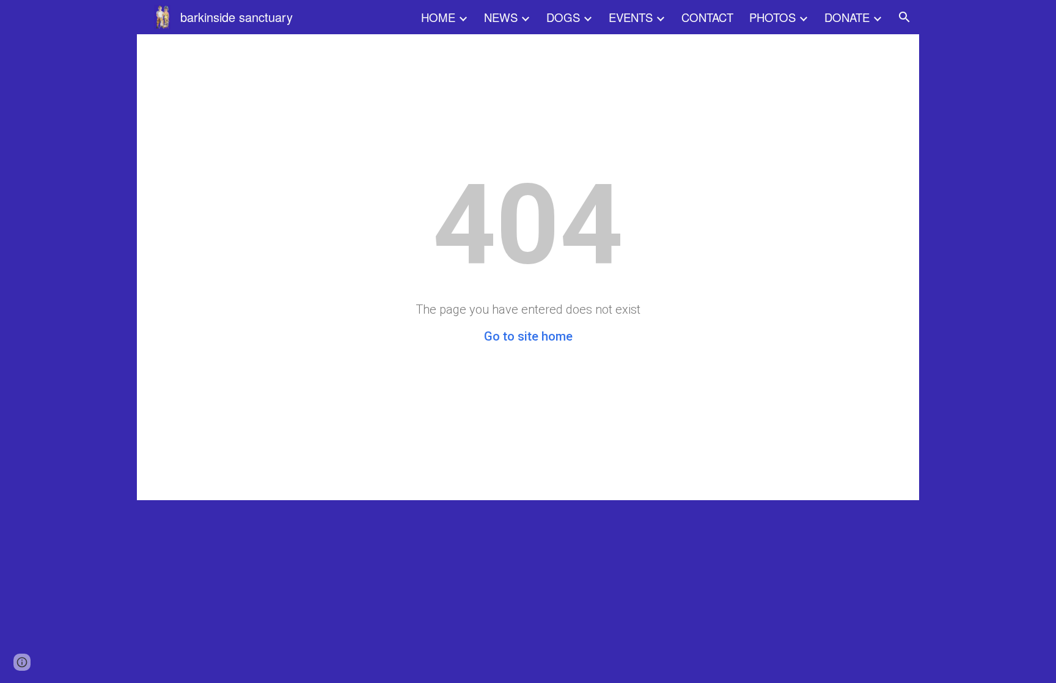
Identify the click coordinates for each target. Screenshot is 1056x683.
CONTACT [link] (707, 17)
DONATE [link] (847, 17)
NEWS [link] (501, 17)
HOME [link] (438, 17)
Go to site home (528, 336)
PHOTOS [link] (772, 17)
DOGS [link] (563, 17)
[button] (904, 17)
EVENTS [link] (631, 17)
